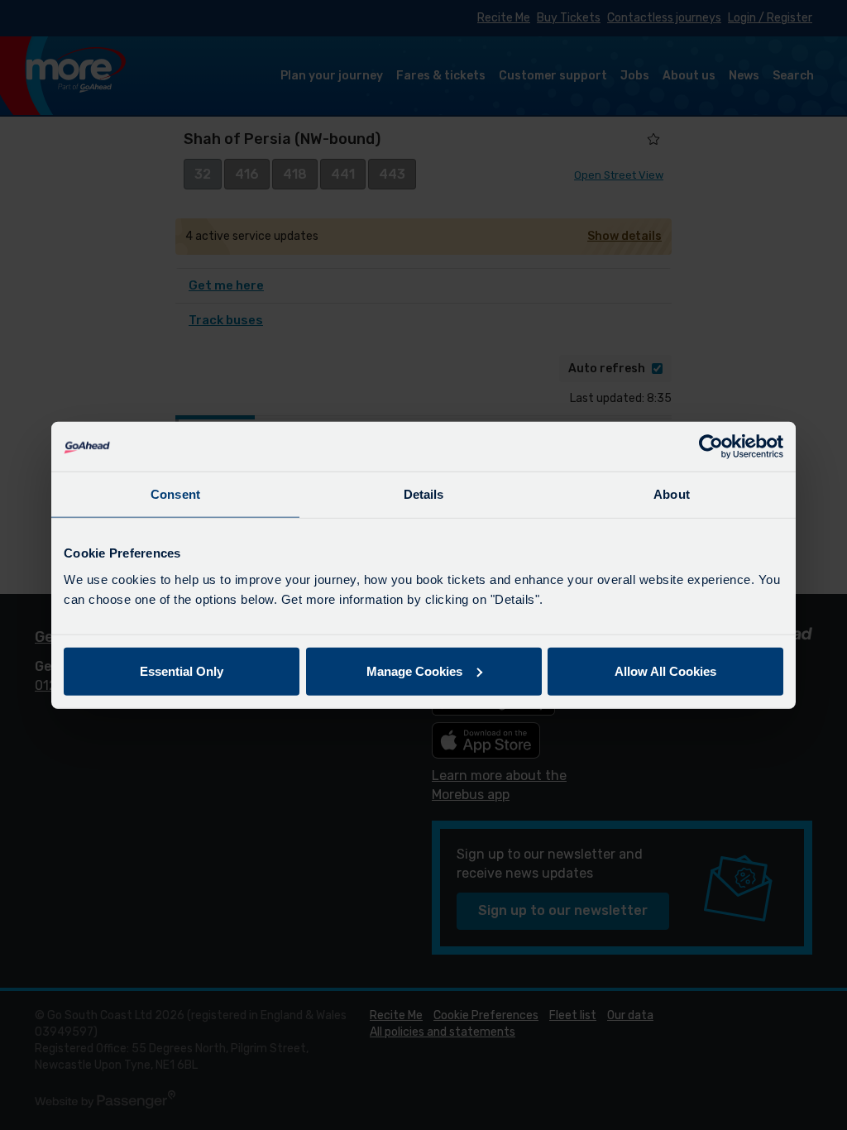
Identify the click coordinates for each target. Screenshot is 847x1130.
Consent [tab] (175, 494)
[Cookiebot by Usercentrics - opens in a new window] (711, 446)
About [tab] (671, 494)
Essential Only (181, 670)
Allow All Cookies (665, 670)
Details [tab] (424, 494)
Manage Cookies (414, 670)
